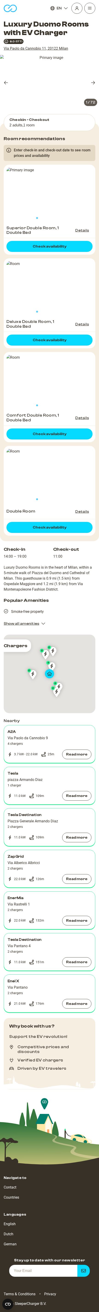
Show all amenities (21, 624)
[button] (49, 744)
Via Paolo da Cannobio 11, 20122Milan (36, 48)
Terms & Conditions (19, 1294)
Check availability (50, 246)
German (10, 1244)
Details (82, 230)
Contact (10, 1187)
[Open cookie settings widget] (7, 1304)
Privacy (50, 1294)
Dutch (8, 1234)
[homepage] (10, 8)
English (10, 1224)
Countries (11, 1197)
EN (59, 8)
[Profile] (76, 8)
